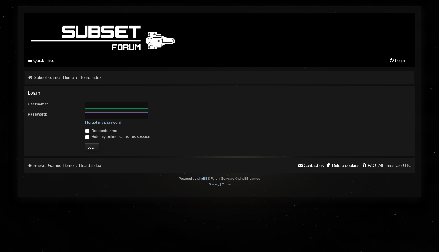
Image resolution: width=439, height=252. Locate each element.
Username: (38, 104)
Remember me (103, 131)
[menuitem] (397, 61)
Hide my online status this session (120, 136)
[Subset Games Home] (143, 33)
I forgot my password (103, 122)
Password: (37, 114)
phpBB (202, 178)
